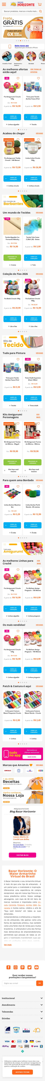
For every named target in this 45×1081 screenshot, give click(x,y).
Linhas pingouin (34, 616)
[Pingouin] (30, 770)
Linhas (13, 739)
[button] (16, 40)
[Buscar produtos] (40, 11)
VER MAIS (39, 765)
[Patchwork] (19, 56)
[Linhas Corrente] (18, 770)
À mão (13, 533)
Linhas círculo (13, 186)
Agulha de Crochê (19, 847)
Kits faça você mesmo (13, 470)
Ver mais (8, 945)
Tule (34, 265)
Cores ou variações (13, 117)
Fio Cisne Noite (18, 845)
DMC (35, 905)
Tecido (34, 124)
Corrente (12, 905)
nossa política (35, 1064)
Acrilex (29, 905)
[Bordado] (31, 56)
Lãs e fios (13, 326)
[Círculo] (7, 770)
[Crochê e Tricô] (7, 56)
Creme (13, 265)
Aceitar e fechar (22, 1072)
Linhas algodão (13, 124)
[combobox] (22, 11)
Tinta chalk (34, 405)
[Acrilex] (41, 770)
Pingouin (21, 905)
